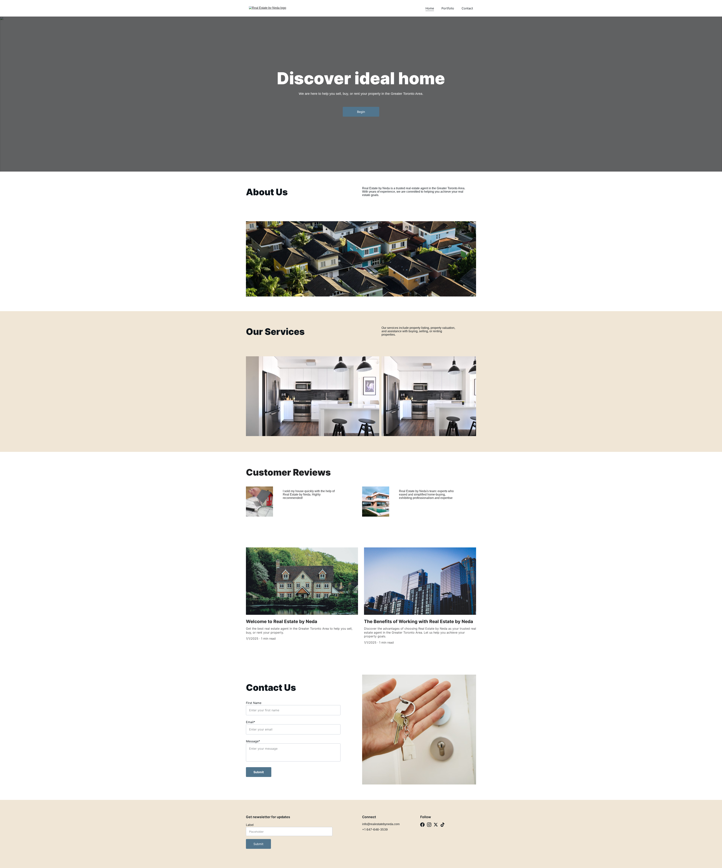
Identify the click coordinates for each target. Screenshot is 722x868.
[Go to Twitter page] (436, 824)
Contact (467, 8)
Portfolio (447, 8)
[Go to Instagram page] (429, 824)
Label (250, 825)
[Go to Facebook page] (422, 824)
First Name (253, 703)
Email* (250, 722)
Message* (253, 741)
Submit (258, 772)
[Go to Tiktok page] (442, 824)
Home (429, 8)
